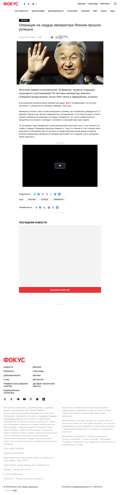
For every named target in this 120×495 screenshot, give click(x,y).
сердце (45, 199)
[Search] (115, 4)
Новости (8, 367)
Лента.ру (67, 105)
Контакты (98, 487)
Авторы (37, 375)
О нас (6, 379)
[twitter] (11, 399)
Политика (72, 11)
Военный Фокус (56, 11)
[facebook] (5, 399)
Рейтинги (105, 4)
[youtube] (24, 399)
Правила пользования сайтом (16, 385)
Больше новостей (60, 290)
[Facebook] (24, 3)
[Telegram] (33, 3)
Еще (112, 11)
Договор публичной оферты (43, 385)
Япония (32, 199)
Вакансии (38, 379)
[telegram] (18, 399)
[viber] (30, 399)
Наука (104, 11)
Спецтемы (93, 4)
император (59, 199)
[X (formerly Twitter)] (29, 3)
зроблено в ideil (11, 490)
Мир (95, 11)
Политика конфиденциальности (76, 487)
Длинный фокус (12, 375)
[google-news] (37, 399)
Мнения (81, 4)
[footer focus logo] (14, 360)
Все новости (21, 11)
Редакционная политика (11, 391)
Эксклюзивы (38, 11)
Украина (85, 11)
